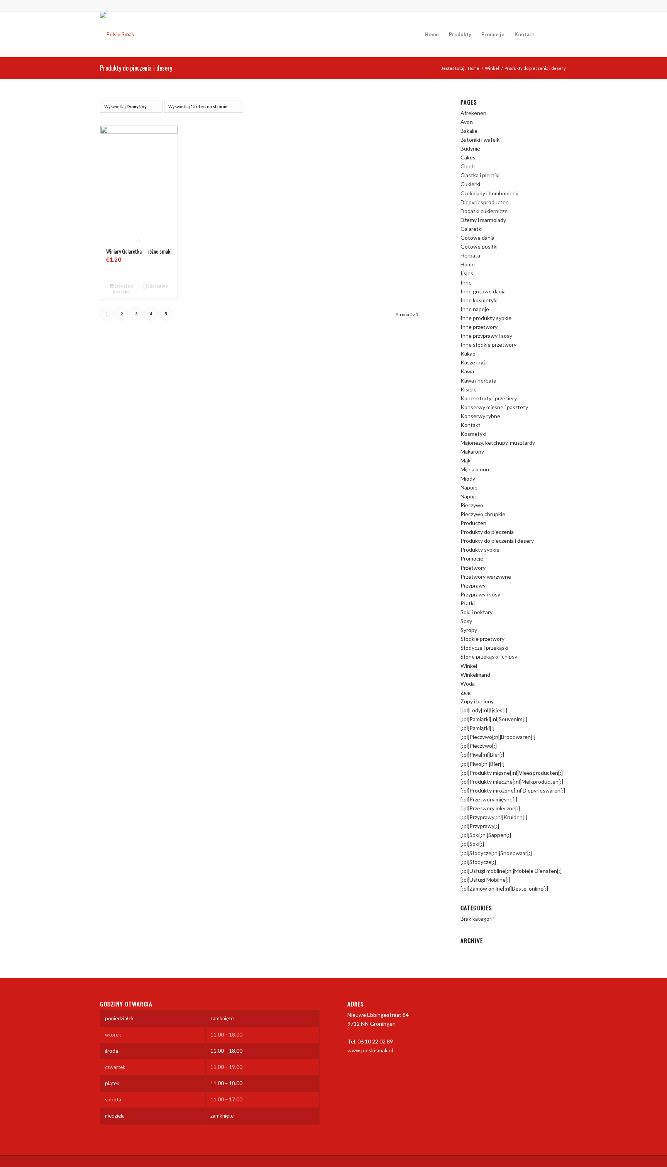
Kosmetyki (473, 433)
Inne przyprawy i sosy (486, 335)
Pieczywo (471, 505)
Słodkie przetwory (482, 638)
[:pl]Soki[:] (472, 843)
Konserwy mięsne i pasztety (494, 407)
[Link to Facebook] (561, 34)
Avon (466, 122)
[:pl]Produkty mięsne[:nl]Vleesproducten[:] (511, 772)
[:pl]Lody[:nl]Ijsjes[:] (483, 710)
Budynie (470, 148)
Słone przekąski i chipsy (488, 656)
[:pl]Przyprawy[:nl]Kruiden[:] (493, 817)
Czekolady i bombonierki (489, 193)
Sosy (466, 621)
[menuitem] (432, 34)
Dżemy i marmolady (483, 220)
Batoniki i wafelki (480, 139)
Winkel (468, 665)
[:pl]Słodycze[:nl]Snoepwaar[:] (496, 853)
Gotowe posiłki (479, 246)
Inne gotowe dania (483, 291)
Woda (467, 683)
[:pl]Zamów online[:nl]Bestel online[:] (504, 888)
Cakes (468, 157)
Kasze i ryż (473, 362)
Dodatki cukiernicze (484, 211)
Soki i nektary (476, 612)
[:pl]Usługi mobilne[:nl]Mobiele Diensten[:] (511, 870)
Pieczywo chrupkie (482, 514)
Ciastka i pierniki (479, 175)
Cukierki (470, 184)
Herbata (470, 255)
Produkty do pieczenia (487, 531)
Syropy (468, 630)
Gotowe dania (477, 237)
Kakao (468, 353)
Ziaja (466, 692)
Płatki (467, 603)
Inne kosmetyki (479, 300)
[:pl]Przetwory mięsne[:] (488, 799)
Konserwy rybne (480, 416)
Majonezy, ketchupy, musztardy (497, 442)
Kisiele (468, 389)
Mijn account (475, 469)
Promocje (471, 558)
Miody (467, 478)
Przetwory (473, 567)
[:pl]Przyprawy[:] (479, 826)
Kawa (467, 371)
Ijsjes (466, 273)
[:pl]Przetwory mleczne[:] (490, 808)
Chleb (467, 166)
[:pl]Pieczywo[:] (478, 745)
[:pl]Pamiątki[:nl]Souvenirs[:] (493, 719)
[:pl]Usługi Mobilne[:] (485, 879)
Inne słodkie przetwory (488, 344)
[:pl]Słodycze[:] (478, 862)
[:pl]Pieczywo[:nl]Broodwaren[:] (497, 736)
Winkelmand (475, 674)
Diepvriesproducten (484, 202)
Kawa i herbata (478, 380)
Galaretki (471, 228)
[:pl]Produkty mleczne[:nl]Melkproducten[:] (511, 781)
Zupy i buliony (477, 701)
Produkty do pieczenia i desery (497, 540)
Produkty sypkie (479, 549)
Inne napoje (474, 309)
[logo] (117, 34)
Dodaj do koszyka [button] (123, 288)
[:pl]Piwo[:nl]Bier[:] (482, 763)
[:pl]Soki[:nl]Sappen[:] (485, 835)
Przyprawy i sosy (480, 594)
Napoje (468, 487)
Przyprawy (473, 585)
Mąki (466, 460)
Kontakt (470, 425)
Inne (466, 282)
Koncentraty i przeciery (488, 398)
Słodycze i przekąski (484, 647)
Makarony (472, 451)
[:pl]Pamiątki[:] (477, 728)
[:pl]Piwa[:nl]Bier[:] (482, 754)
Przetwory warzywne (485, 576)
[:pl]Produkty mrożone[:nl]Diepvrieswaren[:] (512, 790)
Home (467, 264)
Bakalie (468, 130)
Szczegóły (157, 285)
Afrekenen (473, 113)
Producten (473, 523)
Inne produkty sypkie (485, 318)
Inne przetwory (479, 327)
